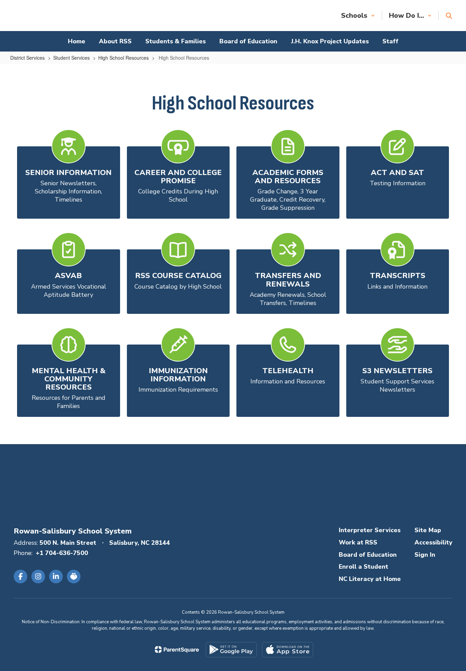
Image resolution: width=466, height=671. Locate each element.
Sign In (424, 555)
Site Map (427, 530)
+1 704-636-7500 (62, 553)
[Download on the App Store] (287, 649)
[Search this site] (449, 15)
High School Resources (123, 57)
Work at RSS (358, 542)
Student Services (71, 57)
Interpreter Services (370, 530)
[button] (358, 15)
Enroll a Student (363, 567)
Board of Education (368, 555)
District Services (27, 57)
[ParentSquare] (177, 649)
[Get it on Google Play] (231, 649)
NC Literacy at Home (370, 579)
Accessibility (433, 542)
